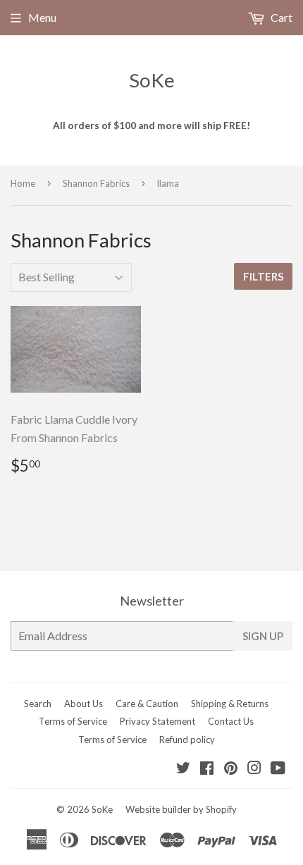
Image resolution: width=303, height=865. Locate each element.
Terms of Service (73, 721)
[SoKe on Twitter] (183, 768)
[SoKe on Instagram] (254, 768)
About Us (83, 703)
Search (37, 703)
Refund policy (187, 739)
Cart (280, 17)
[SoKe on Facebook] (206, 768)
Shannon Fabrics (96, 183)
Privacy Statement (157, 721)
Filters (263, 276)
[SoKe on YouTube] (278, 768)
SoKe (152, 80)
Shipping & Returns (229, 703)
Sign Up (262, 636)
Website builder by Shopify (181, 809)
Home (23, 183)
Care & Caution (147, 703)
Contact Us (231, 721)
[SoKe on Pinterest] (230, 768)
